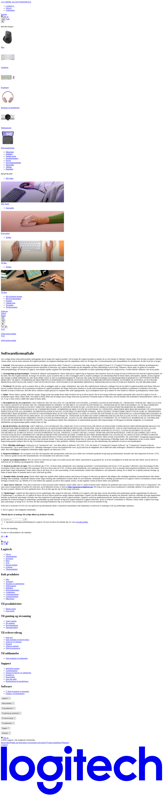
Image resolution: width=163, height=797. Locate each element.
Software (4, 311)
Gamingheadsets (12, 597)
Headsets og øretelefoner (15, 584)
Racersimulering (12, 625)
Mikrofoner (10, 599)
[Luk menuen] (2, 21)
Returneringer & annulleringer (17, 681)
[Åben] (6, 327)
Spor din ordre (11, 679)
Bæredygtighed (11, 565)
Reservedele (10, 677)
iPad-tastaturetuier (12, 590)
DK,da (5, 17)
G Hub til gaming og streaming (17, 691)
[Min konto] (3, 324)
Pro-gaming (10, 623)
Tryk (7, 563)
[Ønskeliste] (3, 321)
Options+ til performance (15, 694)
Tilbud (3, 313)
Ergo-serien (10, 611)
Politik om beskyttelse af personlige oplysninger (28, 743)
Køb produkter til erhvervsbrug (17, 640)
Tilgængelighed (11, 569)
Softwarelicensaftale (8, 334)
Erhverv (9, 8)
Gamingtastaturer (12, 594)
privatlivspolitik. (82, 522)
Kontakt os (10, 675)
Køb (3, 19)
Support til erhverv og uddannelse (18, 673)
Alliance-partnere (12, 646)
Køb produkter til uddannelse (17, 658)
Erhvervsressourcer (13, 648)
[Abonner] (25, 519)
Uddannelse (10, 10)
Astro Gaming (11, 621)
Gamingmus (10, 592)
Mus (7, 579)
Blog (7, 561)
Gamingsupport (11, 671)
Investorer (9, 559)
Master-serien (11, 609)
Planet (3, 316)
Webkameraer (11, 586)
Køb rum (9, 638)
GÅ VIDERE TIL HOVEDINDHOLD (16, 2)
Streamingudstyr (12, 628)
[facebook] (7, 537)
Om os (8, 554)
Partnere (9, 644)
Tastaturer (9, 582)
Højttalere (9, 588)
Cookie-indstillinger (54, 743)
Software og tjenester (14, 642)
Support (4, 14)
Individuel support (12, 668)
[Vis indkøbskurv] (2, 327)
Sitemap (65, 743)
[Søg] (3, 318)
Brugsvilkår (5, 743)
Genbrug (9, 567)
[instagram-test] (2, 537)
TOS (3, 329)
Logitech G (10, 6)
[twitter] (4, 537)
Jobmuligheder (11, 556)
